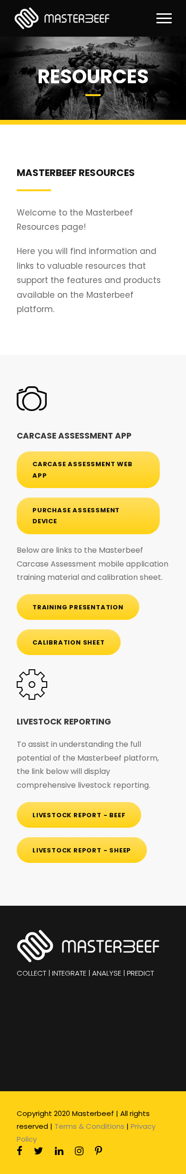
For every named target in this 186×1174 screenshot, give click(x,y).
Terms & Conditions (89, 1126)
